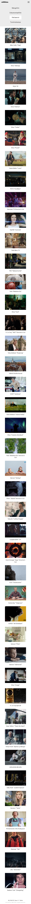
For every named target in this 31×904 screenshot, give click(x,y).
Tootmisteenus (15, 22)
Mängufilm (15, 8)
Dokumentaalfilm (15, 13)
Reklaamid (15, 17)
